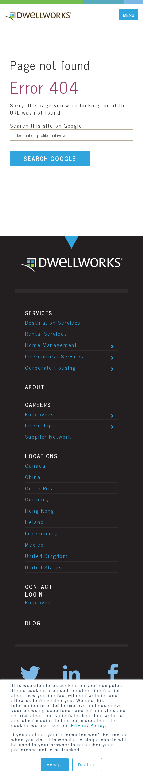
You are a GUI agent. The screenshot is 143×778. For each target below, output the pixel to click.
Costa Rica (39, 488)
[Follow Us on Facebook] (113, 674)
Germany (37, 499)
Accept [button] (55, 764)
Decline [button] (87, 764)
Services (38, 313)
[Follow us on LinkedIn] (71, 674)
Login (34, 594)
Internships (40, 425)
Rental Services (46, 333)
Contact (38, 586)
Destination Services (53, 322)
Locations (41, 456)
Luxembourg (41, 533)
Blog (33, 623)
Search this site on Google (46, 125)
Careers (38, 404)
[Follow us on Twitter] (30, 674)
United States (43, 567)
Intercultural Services (54, 356)
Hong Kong (39, 510)
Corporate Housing (50, 367)
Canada (35, 465)
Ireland (34, 521)
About (35, 387)
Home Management (51, 344)
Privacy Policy (88, 725)
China (33, 476)
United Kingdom (46, 555)
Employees (39, 414)
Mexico (34, 544)
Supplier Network (48, 436)
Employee (38, 602)
